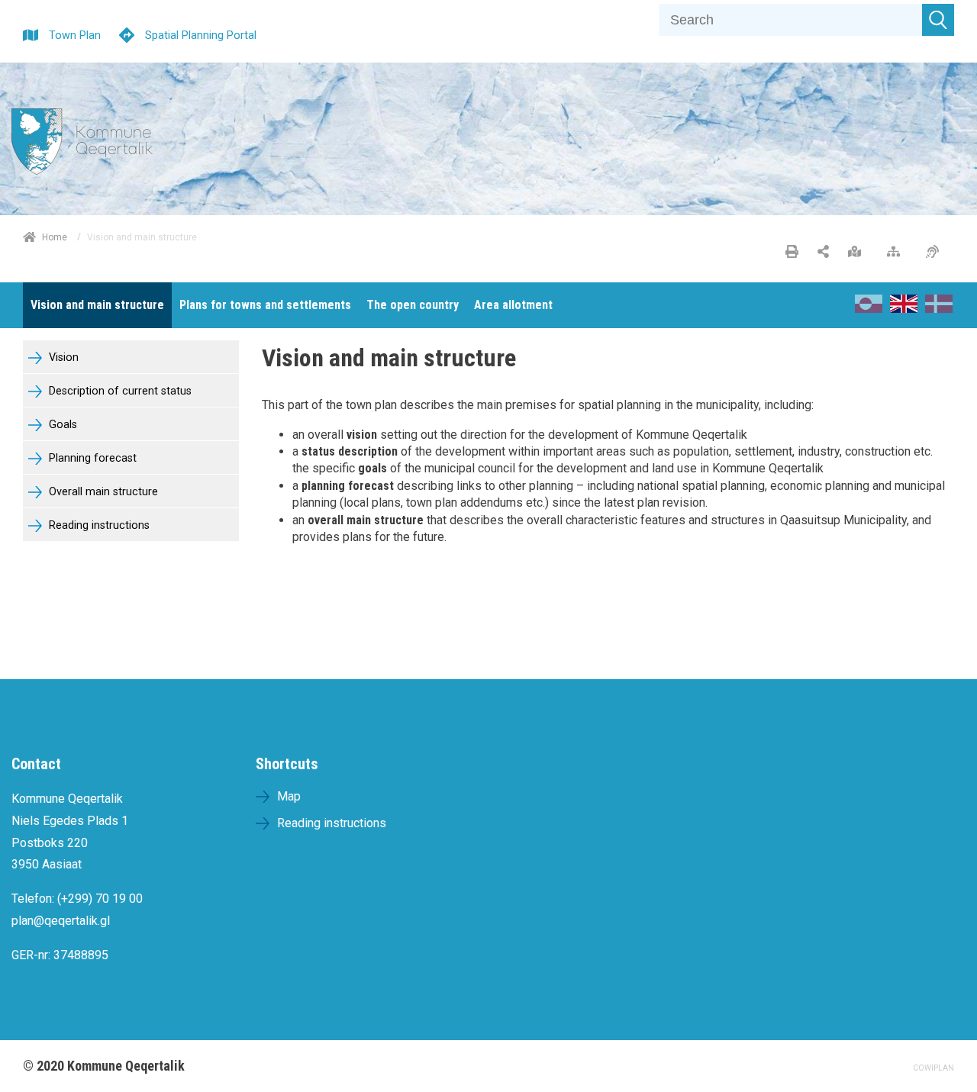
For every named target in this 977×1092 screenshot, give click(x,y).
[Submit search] (938, 20)
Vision (62, 357)
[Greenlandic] (868, 308)
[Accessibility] (936, 252)
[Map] (858, 252)
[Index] (897, 252)
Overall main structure (102, 491)
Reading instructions (98, 525)
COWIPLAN (933, 1068)
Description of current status (119, 391)
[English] (903, 308)
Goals (61, 424)
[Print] (792, 252)
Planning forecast (91, 458)
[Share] (823, 252)
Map (289, 796)
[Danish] (939, 308)
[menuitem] (97, 305)
